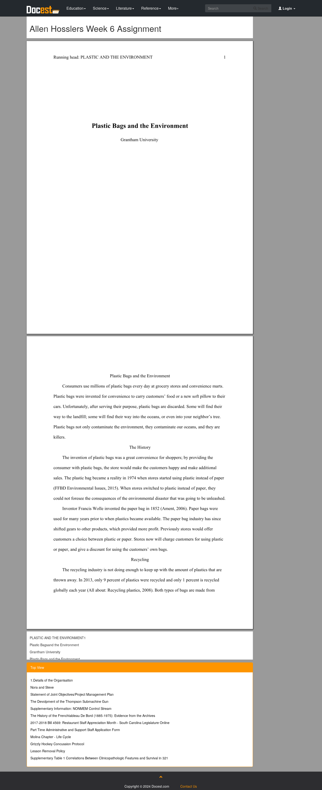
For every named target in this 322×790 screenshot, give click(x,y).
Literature (124, 8)
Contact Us (188, 786)
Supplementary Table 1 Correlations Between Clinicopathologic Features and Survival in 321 (99, 758)
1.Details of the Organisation (51, 680)
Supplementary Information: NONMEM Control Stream (70, 708)
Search (262, 8)
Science (100, 8)
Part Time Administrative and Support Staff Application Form (75, 729)
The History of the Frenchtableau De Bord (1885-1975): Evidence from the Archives (92, 715)
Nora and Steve (42, 687)
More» (173, 8)
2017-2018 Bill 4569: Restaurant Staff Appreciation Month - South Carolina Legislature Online (99, 722)
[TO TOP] (161, 776)
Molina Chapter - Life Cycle (50, 736)
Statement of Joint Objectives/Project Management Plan (72, 694)
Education (74, 8)
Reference (150, 8)
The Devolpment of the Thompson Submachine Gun (69, 701)
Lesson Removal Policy (47, 751)
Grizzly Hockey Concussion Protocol (57, 743)
